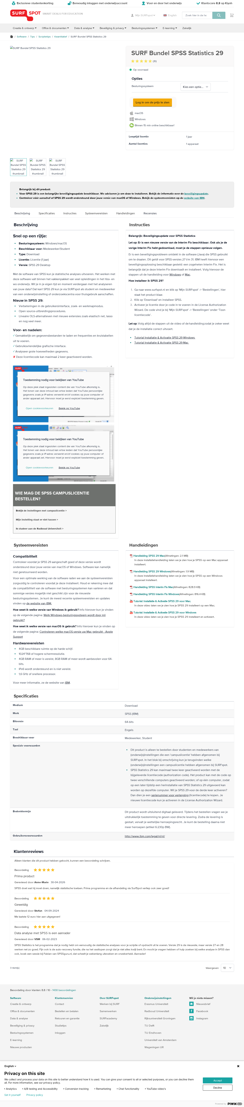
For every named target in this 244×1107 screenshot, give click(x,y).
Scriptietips (44, 36)
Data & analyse (19, 1018)
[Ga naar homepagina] (11, 36)
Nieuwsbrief (203, 1003)
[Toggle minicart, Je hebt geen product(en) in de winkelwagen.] (232, 15)
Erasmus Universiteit (156, 1003)
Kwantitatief (60, 36)
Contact (59, 1003)
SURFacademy (108, 1018)
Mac (187, 274)
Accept (217, 1080)
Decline (217, 1087)
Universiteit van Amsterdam (160, 1039)
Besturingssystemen (21, 1032)
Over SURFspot (109, 998)
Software (22, 36)
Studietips (60, 1025)
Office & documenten (22, 1011)
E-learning (16, 1039)
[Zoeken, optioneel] (218, 15)
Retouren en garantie (67, 1018)
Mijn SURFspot (144, 15)
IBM (67, 682)
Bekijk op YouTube (69, 408)
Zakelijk (104, 1025)
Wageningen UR (154, 1047)
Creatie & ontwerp (20, 1003)
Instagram (202, 1018)
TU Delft (149, 1025)
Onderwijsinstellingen (157, 998)
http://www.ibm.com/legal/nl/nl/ (145, 836)
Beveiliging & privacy (22, 1025)
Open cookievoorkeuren (39, 408)
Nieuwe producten (21, 1047)
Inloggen (60, 1032)
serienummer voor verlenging (170, 795)
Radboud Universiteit (156, 1011)
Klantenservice (64, 998)
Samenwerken (108, 1011)
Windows (175, 274)
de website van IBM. (39, 603)
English (172, 15)
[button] (143, 61)
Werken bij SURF (110, 1003)
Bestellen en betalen (66, 1011)
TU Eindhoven (152, 1032)
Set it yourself (12, 1094)
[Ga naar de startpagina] (25, 15)
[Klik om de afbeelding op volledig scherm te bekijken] (64, 100)
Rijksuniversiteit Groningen (159, 1018)
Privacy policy (34, 1094)
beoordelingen (64, 990)
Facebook (202, 1011)
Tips (32, 36)
